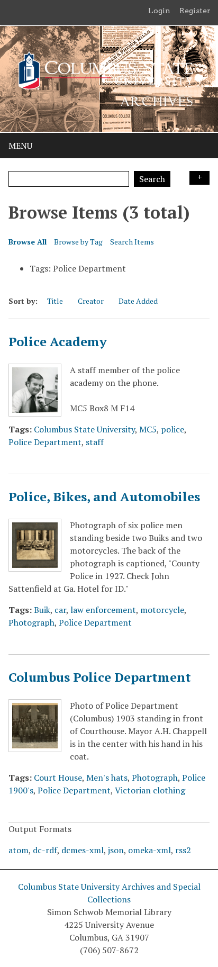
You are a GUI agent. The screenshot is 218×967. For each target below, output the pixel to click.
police (172, 429)
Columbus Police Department (99, 676)
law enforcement (103, 610)
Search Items (132, 242)
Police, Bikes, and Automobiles (104, 496)
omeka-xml (149, 850)
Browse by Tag (78, 242)
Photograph (31, 622)
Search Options (199, 178)
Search (152, 179)
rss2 (183, 850)
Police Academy (57, 341)
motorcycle (162, 610)
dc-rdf (45, 850)
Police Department (44, 442)
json (116, 850)
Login (159, 10)
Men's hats (107, 777)
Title (55, 301)
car (60, 610)
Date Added (138, 301)
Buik (42, 610)
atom (18, 850)
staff (95, 442)
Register (195, 10)
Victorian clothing (150, 790)
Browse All (27, 242)
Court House (58, 777)
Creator (91, 301)
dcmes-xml (82, 850)
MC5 (148, 429)
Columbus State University (84, 429)
